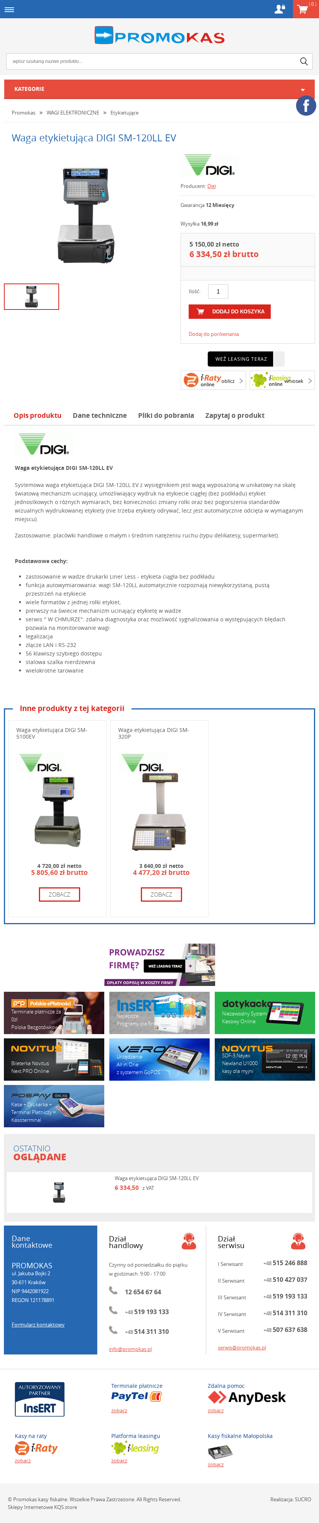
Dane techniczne (100, 415)
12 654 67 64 (143, 1292)
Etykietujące (124, 112)
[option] (86, 215)
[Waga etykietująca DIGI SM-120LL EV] (86, 216)
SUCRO (303, 1499)
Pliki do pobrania (166, 415)
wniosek (293, 380)
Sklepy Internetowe (30, 1507)
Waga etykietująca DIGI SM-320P (153, 733)
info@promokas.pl (130, 1349)
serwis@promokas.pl (242, 1347)
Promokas (159, 35)
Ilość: (194, 291)
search (304, 61)
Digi (211, 186)
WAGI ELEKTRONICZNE (73, 112)
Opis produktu (37, 415)
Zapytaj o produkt (235, 415)
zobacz (59, 894)
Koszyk (312, 4)
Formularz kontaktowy (38, 1324)
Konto (280, 9)
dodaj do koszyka (238, 312)
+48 (147, 1312)
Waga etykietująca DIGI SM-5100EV (52, 733)
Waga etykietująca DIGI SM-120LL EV (157, 1178)
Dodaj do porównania (214, 333)
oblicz (228, 380)
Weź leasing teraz (241, 359)
